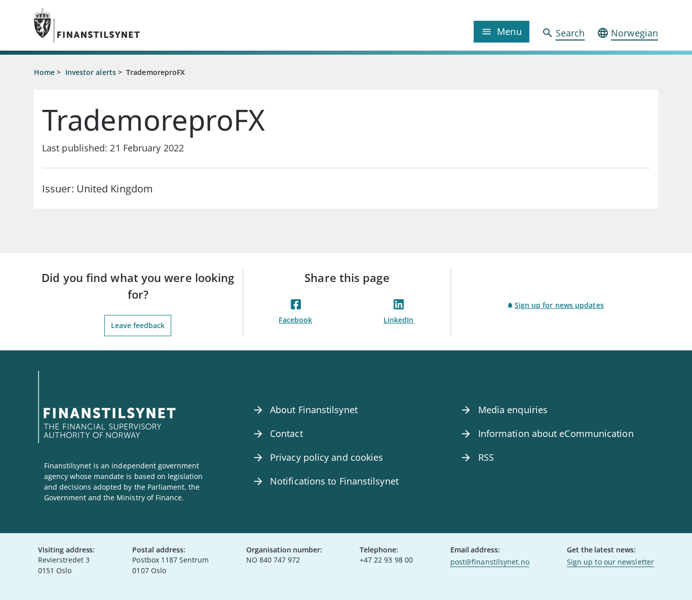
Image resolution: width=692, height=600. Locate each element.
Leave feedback (138, 325)
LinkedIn (398, 320)
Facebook (295, 320)
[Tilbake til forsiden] (112, 25)
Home (44, 72)
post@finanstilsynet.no (489, 562)
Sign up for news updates (559, 305)
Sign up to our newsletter (610, 562)
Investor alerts (90, 72)
